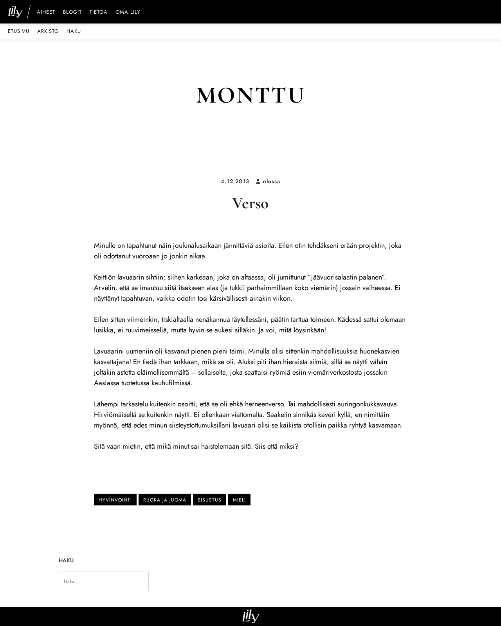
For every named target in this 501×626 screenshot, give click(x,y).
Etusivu (18, 31)
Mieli (239, 499)
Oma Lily (127, 12)
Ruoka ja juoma (164, 499)
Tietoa (99, 12)
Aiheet (46, 12)
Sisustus (210, 499)
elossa (271, 181)
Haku (74, 31)
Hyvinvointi (115, 499)
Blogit (72, 12)
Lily (251, 616)
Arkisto (48, 31)
